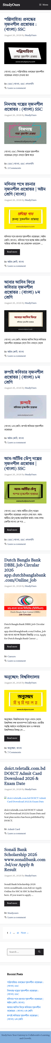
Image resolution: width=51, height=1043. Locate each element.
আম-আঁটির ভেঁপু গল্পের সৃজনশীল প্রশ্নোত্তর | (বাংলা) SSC (23, 464)
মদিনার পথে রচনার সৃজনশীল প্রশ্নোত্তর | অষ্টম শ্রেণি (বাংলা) (25, 189)
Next (25, 933)
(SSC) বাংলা (13, 84)
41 (18, 933)
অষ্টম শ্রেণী (12, 262)
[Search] (39, 952)
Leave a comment (17, 88)
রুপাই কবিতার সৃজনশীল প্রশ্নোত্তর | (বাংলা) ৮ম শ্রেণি (23, 377)
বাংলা (21, 262)
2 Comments (14, 168)
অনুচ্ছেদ (11, 748)
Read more (12, 252)
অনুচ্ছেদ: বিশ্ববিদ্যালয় (21, 677)
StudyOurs (11, 5)
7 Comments (14, 752)
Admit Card (14, 829)
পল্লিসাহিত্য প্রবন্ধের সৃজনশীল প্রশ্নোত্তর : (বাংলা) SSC (20, 24)
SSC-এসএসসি (27, 84)
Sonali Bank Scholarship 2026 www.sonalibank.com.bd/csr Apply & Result (24, 860)
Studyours (13, 913)
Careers (12, 656)
